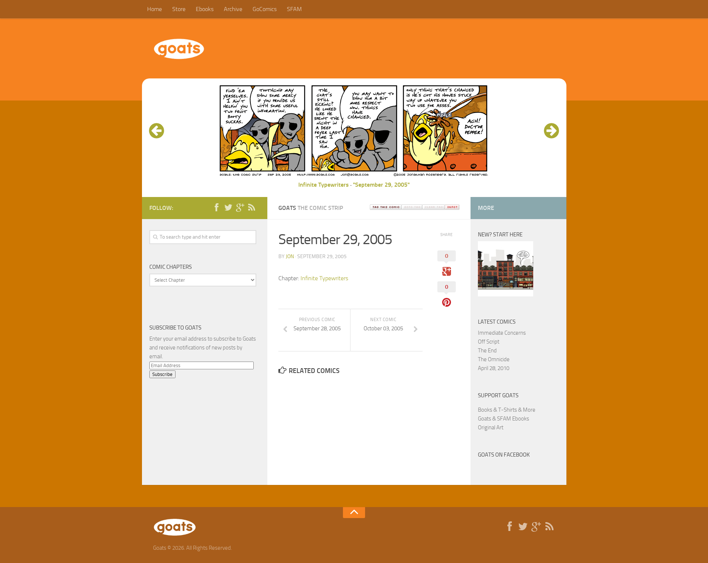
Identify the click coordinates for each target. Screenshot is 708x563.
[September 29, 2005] (354, 175)
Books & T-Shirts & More (506, 410)
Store (178, 9)
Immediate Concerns (502, 333)
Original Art (490, 427)
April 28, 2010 (493, 368)
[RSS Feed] (251, 207)
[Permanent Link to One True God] (505, 294)
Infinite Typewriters (323, 184)
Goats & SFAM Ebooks (503, 418)
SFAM (294, 9)
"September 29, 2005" (381, 184)
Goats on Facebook (504, 454)
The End (487, 350)
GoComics (265, 9)
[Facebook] (216, 207)
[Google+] (240, 207)
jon (290, 256)
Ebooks (205, 9)
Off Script (488, 341)
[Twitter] (228, 207)
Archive (233, 9)
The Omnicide (494, 359)
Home (154, 9)
